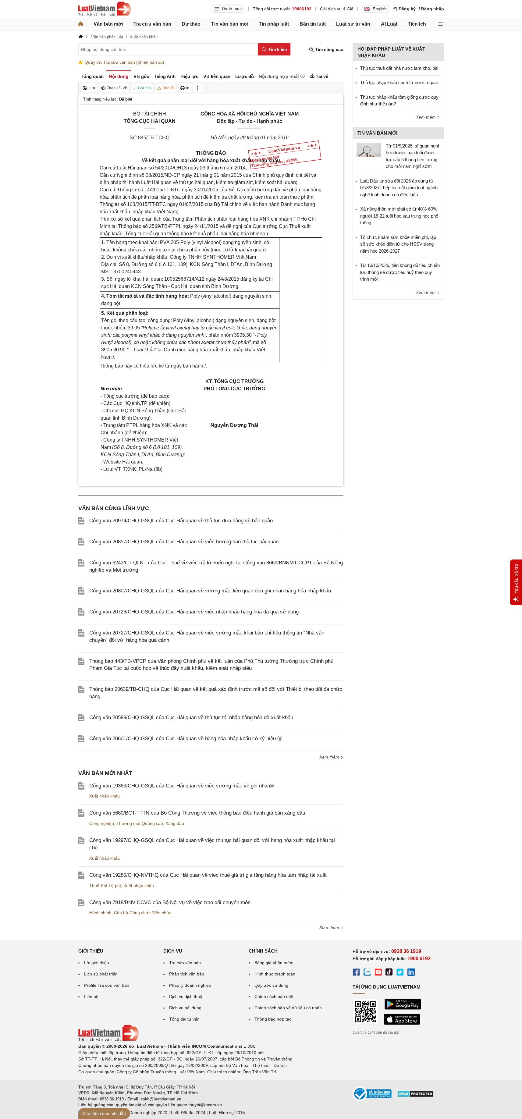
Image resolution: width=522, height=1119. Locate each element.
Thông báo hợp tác (272, 1019)
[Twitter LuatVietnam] (400, 973)
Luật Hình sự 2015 (227, 1112)
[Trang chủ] (80, 24)
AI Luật (389, 24)
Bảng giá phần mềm (273, 962)
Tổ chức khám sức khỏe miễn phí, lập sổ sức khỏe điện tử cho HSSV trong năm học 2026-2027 (398, 244)
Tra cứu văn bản (152, 24)
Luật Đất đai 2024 (188, 1112)
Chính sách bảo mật (273, 996)
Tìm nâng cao (328, 49)
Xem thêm (329, 757)
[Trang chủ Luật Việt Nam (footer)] (108, 1039)
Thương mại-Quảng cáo (139, 823)
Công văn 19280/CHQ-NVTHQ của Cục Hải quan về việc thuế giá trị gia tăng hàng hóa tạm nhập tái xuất (208, 875)
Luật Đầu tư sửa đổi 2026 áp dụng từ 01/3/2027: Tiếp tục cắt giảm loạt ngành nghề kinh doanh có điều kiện (399, 187)
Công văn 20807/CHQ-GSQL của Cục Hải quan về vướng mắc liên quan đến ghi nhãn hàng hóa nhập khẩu (210, 591)
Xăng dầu (174, 823)
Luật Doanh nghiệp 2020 (143, 1112)
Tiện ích (417, 24)
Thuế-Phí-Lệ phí (105, 885)
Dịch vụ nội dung (185, 1007)
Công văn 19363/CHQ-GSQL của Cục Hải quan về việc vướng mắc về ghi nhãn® (181, 786)
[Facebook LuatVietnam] (356, 973)
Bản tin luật (313, 24)
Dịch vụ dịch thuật (186, 996)
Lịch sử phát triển (101, 974)
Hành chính (100, 912)
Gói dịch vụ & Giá (336, 8)
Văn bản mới (108, 24)
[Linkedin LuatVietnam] (411, 973)
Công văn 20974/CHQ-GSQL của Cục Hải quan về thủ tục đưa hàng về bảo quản (181, 521)
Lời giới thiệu (96, 962)
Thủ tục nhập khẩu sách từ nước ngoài (399, 82)
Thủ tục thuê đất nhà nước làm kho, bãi (399, 68)
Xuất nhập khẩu (104, 796)
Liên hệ (91, 996)
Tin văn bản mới (229, 24)
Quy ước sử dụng (271, 985)
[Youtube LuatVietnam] (378, 973)
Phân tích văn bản (186, 974)
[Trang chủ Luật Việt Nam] (104, 9)
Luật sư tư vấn (353, 24)
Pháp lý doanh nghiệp (190, 985)
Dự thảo (191, 24)
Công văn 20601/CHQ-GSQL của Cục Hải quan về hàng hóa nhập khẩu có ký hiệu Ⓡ (185, 738)
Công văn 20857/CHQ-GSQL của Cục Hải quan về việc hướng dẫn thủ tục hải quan (184, 542)
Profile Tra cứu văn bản (106, 985)
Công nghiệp (101, 823)
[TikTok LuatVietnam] (389, 973)
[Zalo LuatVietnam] (367, 973)
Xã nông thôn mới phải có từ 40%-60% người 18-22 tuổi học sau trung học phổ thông (399, 215)
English (380, 8)
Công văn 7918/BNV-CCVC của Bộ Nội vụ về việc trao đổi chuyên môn (169, 902)
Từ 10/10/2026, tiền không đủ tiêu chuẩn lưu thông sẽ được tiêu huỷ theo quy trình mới (400, 272)
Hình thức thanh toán (274, 974)
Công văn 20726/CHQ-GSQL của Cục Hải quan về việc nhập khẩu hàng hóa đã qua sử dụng (194, 612)
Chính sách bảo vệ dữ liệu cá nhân (288, 1007)
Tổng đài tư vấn (184, 1019)
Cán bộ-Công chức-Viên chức (142, 912)
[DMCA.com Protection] (415, 1095)
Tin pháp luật (274, 24)
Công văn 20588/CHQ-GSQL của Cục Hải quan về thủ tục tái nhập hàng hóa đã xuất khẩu (191, 717)
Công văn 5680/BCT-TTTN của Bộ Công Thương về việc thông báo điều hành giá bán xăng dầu (197, 813)
